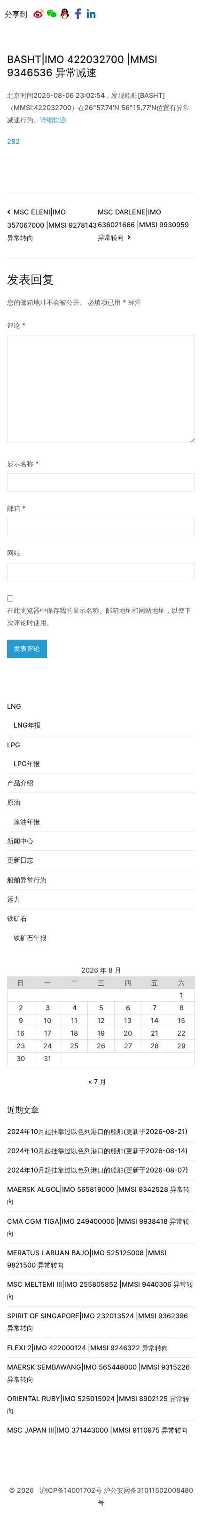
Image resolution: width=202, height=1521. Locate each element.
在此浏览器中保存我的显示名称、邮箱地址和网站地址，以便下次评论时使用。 (99, 616)
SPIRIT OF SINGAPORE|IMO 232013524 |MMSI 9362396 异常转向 (97, 1322)
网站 (13, 553)
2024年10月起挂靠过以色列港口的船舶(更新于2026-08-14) (97, 1151)
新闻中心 (20, 841)
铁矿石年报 (30, 938)
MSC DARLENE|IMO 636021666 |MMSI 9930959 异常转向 (143, 224)
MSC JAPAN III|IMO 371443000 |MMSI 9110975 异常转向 (97, 1430)
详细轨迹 (53, 120)
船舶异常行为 (27, 880)
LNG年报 (27, 725)
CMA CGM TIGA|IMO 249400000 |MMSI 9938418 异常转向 (98, 1227)
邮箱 (16, 508)
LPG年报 (27, 764)
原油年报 (27, 821)
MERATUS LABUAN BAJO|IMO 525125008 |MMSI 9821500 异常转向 (86, 1259)
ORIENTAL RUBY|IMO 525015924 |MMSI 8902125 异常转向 (98, 1404)
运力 (13, 899)
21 (154, 1033)
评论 (16, 325)
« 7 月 (97, 1081)
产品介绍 (20, 783)
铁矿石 (17, 918)
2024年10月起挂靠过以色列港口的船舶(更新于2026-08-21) (97, 1131)
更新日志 (20, 860)
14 (154, 1020)
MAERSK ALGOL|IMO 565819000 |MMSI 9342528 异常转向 (98, 1195)
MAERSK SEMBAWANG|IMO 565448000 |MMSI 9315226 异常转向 (98, 1373)
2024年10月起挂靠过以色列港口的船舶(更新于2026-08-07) (97, 1170)
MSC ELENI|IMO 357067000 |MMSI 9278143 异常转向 (52, 225)
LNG (14, 706)
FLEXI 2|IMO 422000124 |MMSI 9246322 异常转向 (87, 1348)
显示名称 (23, 463)
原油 (13, 802)
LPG (13, 745)
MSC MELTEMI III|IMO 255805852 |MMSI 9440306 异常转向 (100, 1290)
